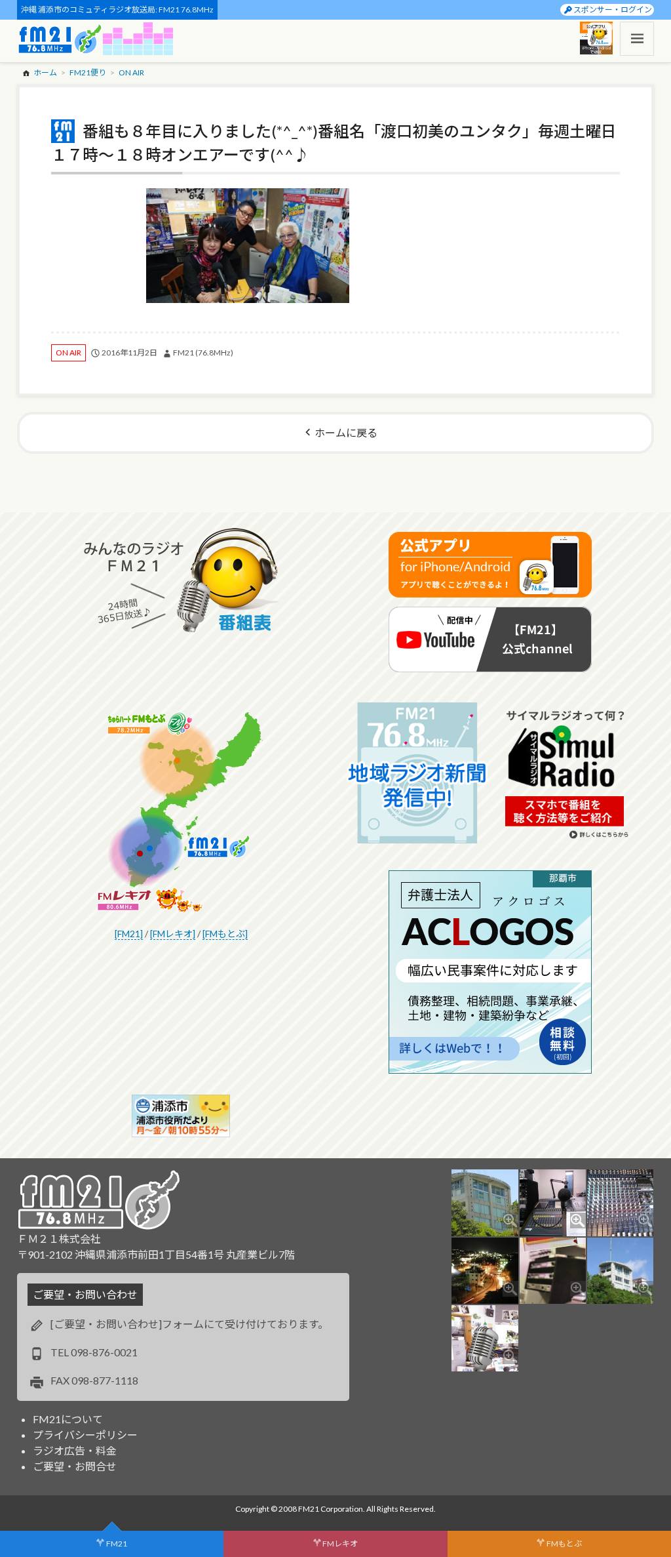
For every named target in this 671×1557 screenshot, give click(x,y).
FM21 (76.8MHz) (203, 352)
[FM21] (129, 933)
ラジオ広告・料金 (75, 1450)
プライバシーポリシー (85, 1434)
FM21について (68, 1419)
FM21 (116, 1543)
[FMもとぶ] (225, 933)
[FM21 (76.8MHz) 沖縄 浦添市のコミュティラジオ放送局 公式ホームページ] (60, 38)
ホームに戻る (346, 432)
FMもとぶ (564, 1543)
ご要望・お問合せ (75, 1466)
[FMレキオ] (172, 933)
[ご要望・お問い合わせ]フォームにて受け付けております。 (189, 1324)
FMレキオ (340, 1543)
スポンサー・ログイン (612, 9)
